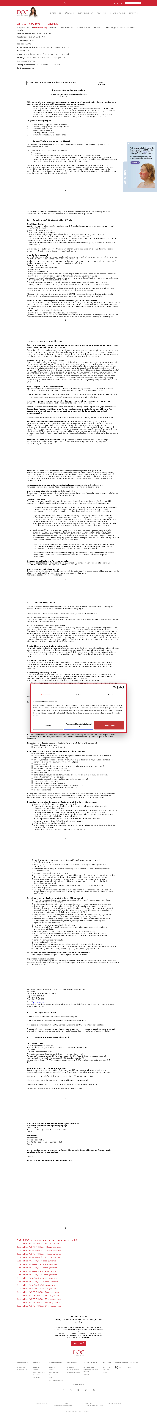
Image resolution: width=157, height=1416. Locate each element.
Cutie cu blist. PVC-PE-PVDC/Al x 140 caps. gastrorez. (39, 1250)
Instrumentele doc (86, 3)
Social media (78, 1384)
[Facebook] (63, 1390)
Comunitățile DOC (65, 3)
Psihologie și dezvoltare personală (91, 1370)
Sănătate (69, 13)
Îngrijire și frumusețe (73, 1372)
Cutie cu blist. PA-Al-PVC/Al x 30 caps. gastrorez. (37, 1268)
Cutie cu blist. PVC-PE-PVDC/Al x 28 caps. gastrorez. (39, 1296)
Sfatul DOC (36, 1375)
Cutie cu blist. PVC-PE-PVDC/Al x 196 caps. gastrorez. (39, 1254)
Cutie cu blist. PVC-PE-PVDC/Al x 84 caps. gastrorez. (39, 1306)
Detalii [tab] (78, 695)
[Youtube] (94, 1390)
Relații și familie (118, 13)
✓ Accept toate (109, 725)
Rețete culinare (53, 1375)
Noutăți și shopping (73, 1369)
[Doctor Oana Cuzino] (28, 13)
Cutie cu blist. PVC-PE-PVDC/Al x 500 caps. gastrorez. (39, 1257)
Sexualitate (87, 1374)
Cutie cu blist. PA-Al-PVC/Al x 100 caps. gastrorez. (37, 1282)
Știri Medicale (37, 1377)
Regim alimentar (54, 1372)
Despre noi (88, 1403)
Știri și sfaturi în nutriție (56, 1380)
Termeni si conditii (42, 1403)
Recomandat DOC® (114, 1403)
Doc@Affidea (21, 1367)
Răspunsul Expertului (23, 1369)
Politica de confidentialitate (63, 1405)
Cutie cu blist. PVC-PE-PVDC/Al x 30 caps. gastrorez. (39, 1299)
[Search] (139, 3)
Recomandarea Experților (126, 1363)
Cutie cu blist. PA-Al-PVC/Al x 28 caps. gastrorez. (37, 1264)
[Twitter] (78, 1390)
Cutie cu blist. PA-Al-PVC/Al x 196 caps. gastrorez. (37, 1289)
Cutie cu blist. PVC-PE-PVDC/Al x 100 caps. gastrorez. (39, 1247)
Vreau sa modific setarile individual (79, 724)
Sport (50, 1377)
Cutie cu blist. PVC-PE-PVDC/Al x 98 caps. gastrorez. (39, 1243)
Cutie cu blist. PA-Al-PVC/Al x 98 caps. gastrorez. (37, 1278)
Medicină (36, 1369)
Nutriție (51, 1369)
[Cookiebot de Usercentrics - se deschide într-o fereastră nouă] (114, 687)
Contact (66, 1403)
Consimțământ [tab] (46, 695)
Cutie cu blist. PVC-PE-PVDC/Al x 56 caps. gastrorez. (38, 1303)
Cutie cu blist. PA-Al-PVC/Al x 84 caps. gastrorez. (37, 1275)
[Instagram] (70, 1390)
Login (119, 3)
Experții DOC (56, 13)
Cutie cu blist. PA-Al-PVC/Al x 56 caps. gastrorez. (37, 1271)
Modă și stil (70, 1367)
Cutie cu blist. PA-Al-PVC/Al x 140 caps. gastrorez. (37, 1285)
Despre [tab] (110, 695)
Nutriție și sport (85, 13)
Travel (105, 1372)
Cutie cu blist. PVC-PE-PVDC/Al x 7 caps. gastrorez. (38, 1292)
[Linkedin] (86, 1390)
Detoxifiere (52, 1367)
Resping (48, 725)
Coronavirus (36, 1367)
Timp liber (106, 1369)
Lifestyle (133, 13)
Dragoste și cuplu (89, 1367)
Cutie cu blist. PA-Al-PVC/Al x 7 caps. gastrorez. (36, 1261)
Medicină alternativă (39, 1372)
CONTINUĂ (78, 1343)
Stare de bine (107, 1367)
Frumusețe (102, 13)
